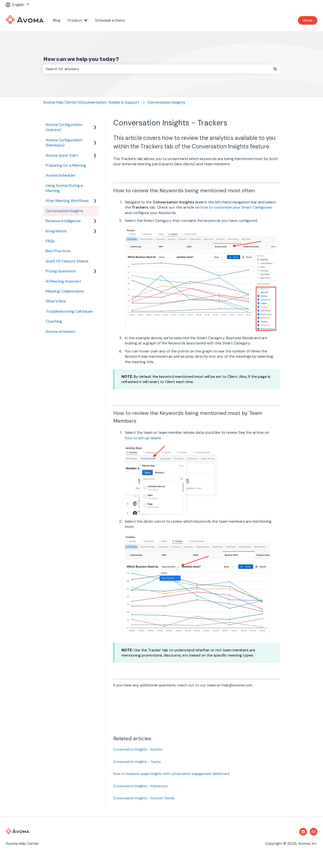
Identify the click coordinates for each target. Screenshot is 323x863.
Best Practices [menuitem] (58, 250)
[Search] (275, 68)
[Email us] (313, 832)
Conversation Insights (166, 102)
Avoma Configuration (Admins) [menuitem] (64, 127)
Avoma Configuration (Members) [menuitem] (64, 142)
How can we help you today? (81, 59)
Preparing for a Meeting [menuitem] (66, 165)
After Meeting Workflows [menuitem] (67, 200)
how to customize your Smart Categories (236, 207)
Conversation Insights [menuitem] (64, 210)
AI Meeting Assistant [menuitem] (63, 281)
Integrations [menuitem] (56, 230)
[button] (95, 125)
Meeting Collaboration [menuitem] (65, 291)
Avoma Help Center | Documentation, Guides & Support (91, 102)
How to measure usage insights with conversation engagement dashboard (171, 774)
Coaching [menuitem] (54, 321)
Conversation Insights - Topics (137, 761)
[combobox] (157, 68)
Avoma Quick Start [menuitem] (62, 155)
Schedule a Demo (110, 20)
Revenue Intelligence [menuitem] (63, 220)
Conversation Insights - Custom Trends (144, 798)
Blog (56, 20)
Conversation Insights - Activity (137, 749)
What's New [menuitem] (56, 301)
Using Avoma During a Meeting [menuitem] (64, 188)
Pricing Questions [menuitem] (61, 271)
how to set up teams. (143, 437)
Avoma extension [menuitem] (60, 331)
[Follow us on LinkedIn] (303, 832)
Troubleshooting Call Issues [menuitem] (69, 311)
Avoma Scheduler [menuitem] (61, 175)
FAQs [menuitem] (50, 240)
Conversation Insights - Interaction (140, 786)
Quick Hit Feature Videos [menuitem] (67, 261)
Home (308, 20)
